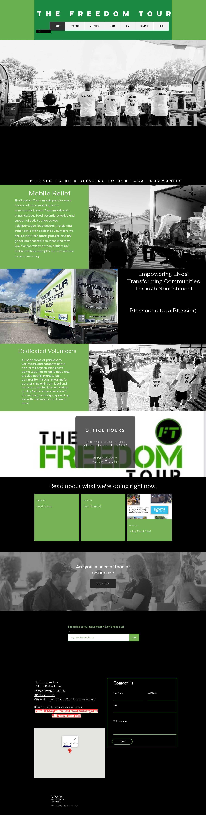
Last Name (151, 693)
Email (70, 631)
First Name (118, 693)
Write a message (120, 721)
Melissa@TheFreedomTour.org (75, 699)
